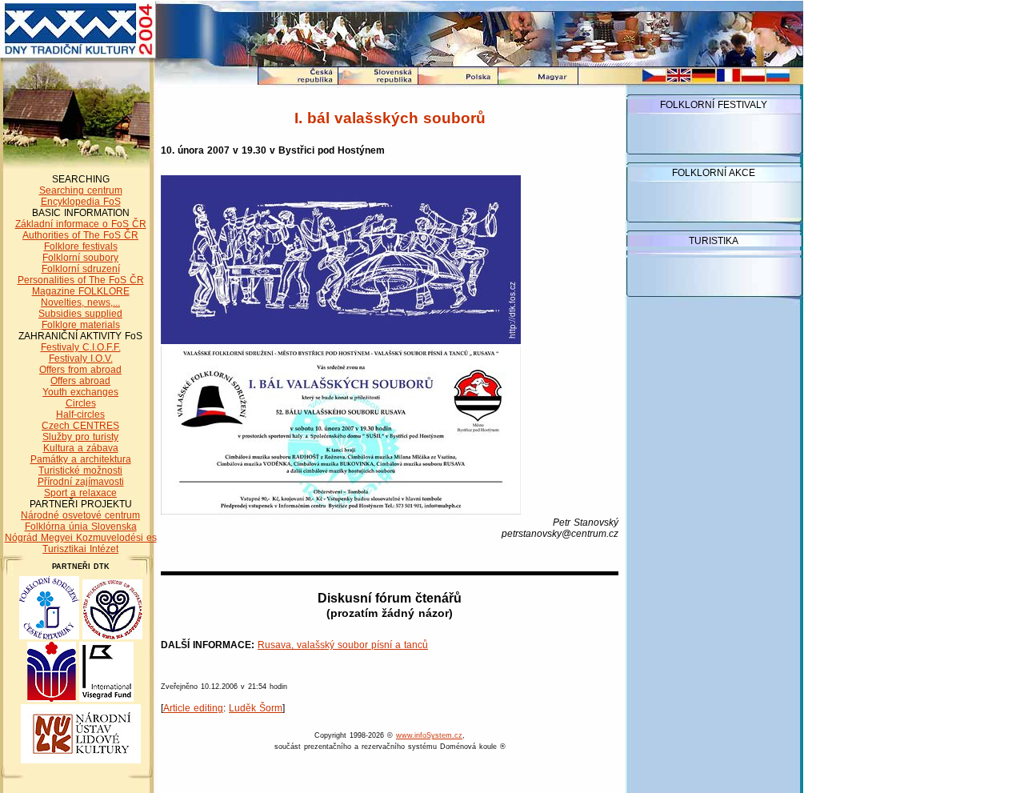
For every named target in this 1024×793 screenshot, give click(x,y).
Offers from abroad (80, 369)
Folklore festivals (81, 246)
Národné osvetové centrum (80, 515)
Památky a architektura (80, 459)
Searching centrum (80, 190)
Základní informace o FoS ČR (80, 224)
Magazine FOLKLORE (81, 291)
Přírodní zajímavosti (81, 481)
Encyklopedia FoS (81, 201)
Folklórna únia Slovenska (81, 526)
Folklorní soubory (80, 257)
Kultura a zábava (80, 448)
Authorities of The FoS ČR (80, 235)
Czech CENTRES (80, 425)
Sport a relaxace (80, 493)
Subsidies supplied (80, 313)
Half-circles (80, 414)
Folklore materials (81, 324)
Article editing (193, 708)
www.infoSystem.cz (429, 735)
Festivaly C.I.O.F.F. (81, 347)
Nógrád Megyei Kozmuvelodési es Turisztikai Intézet (81, 543)
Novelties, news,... (80, 302)
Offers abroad (80, 380)
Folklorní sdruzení (81, 268)
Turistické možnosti (80, 470)
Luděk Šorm (255, 708)
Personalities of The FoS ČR (81, 280)
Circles (81, 403)
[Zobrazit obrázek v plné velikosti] (341, 340)
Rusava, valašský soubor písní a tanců (343, 645)
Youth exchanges (80, 392)
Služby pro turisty (80, 437)
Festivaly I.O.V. (81, 358)
